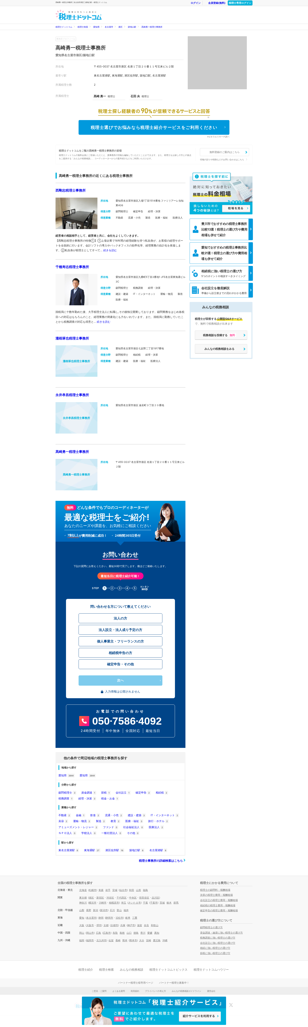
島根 (122, 932)
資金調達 (88, 792)
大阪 (81, 925)
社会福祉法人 (133, 827)
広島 (98, 932)
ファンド (110, 827)
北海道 (83, 890)
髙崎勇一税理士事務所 (151, 27)
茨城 (162, 902)
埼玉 (123, 902)
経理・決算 (86, 798)
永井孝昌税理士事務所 (72, 395)
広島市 (107, 932)
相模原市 (114, 902)
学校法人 (88, 833)
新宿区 (100, 897)
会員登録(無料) (216, 2)
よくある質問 (118, 991)
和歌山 (154, 925)
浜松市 (119, 917)
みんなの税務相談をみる (219, 348)
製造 (100, 821)
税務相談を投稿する (219, 335)
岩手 (107, 890)
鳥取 (115, 932)
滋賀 (139, 925)
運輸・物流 (81, 821)
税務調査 (65, 798)
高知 (156, 932)
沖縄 (164, 940)
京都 (106, 925)
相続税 (161, 792)
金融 (80, 815)
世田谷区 (144, 897)
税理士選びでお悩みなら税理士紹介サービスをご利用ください (154, 127)
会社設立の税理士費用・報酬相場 (219, 900)
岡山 (81, 932)
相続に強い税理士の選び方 (215, 947)
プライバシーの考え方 (155, 991)
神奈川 (83, 902)
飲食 (94, 815)
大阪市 (90, 925)
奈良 (146, 925)
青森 (101, 890)
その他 (132, 833)
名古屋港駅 (157, 850)
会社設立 (122, 792)
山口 (129, 932)
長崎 (117, 940)
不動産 (64, 815)
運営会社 (211, 991)
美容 (62, 821)
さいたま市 (134, 902)
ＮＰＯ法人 (66, 833)
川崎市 (102, 902)
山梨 (81, 910)
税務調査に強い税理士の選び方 (217, 937)
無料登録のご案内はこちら (225, 152)
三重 (134, 917)
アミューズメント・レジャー (77, 827)
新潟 (95, 910)
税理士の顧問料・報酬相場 (215, 889)
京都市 (114, 925)
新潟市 (104, 910)
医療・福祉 (133, 821)
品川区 (155, 897)
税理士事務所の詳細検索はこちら (161, 860)
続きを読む (110, 250)
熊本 (124, 940)
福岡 (81, 940)
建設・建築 (136, 815)
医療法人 (156, 827)
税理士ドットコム (64, 27)
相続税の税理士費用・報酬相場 (217, 905)
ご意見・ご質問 (99, 991)
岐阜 (127, 917)
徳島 (135, 932)
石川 (112, 910)
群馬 (176, 902)
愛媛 (149, 932)
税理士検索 (83, 27)
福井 (126, 910)
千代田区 (121, 897)
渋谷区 (110, 897)
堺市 (98, 925)
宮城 (114, 890)
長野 (88, 910)
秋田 (131, 890)
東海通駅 (91, 850)
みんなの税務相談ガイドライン (186, 991)
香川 (142, 932)
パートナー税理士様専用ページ (135, 982)
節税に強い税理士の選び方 (215, 953)
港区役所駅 (114, 850)
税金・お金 (109, 798)
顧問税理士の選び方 (211, 927)
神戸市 (131, 925)
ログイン (196, 2)
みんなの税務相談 (131, 969)
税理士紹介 (85, 969)
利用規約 (135, 991)
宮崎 (148, 940)
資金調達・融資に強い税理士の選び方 (221, 932)
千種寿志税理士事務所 (72, 267)
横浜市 (92, 902)
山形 (138, 890)
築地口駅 (132, 27)
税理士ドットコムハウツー (211, 969)
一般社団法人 (111, 833)
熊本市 (133, 940)
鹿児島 (156, 940)
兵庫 (122, 925)
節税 (105, 792)
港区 (120, 27)
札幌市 (92, 890)
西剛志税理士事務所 (71, 190)
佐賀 (111, 940)
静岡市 (109, 917)
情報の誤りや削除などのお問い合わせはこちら (222, 159)
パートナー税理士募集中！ (174, 982)
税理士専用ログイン (240, 2)
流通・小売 (113, 815)
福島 (145, 890)
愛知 (81, 917)
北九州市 (101, 940)
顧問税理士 (66, 792)
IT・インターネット (164, 815)
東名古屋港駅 (68, 850)
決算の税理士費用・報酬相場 (216, 894)
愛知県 (96, 27)
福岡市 (90, 940)
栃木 (169, 902)
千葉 (145, 902)
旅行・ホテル (158, 821)
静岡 (101, 917)
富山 (119, 910)
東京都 (83, 897)
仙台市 (123, 890)
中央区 (133, 897)
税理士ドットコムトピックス (168, 969)
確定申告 (143, 792)
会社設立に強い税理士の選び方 (217, 942)
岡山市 (90, 932)
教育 (115, 821)
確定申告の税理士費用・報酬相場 (219, 910)
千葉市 (154, 902)
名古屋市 (109, 27)
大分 (141, 940)
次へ (120, 680)
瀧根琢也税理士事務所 (72, 338)
